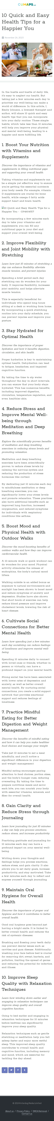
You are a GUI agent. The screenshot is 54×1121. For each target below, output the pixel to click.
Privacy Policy (23, 1111)
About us (9, 1111)
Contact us (27, 1114)
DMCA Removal (40, 1111)
